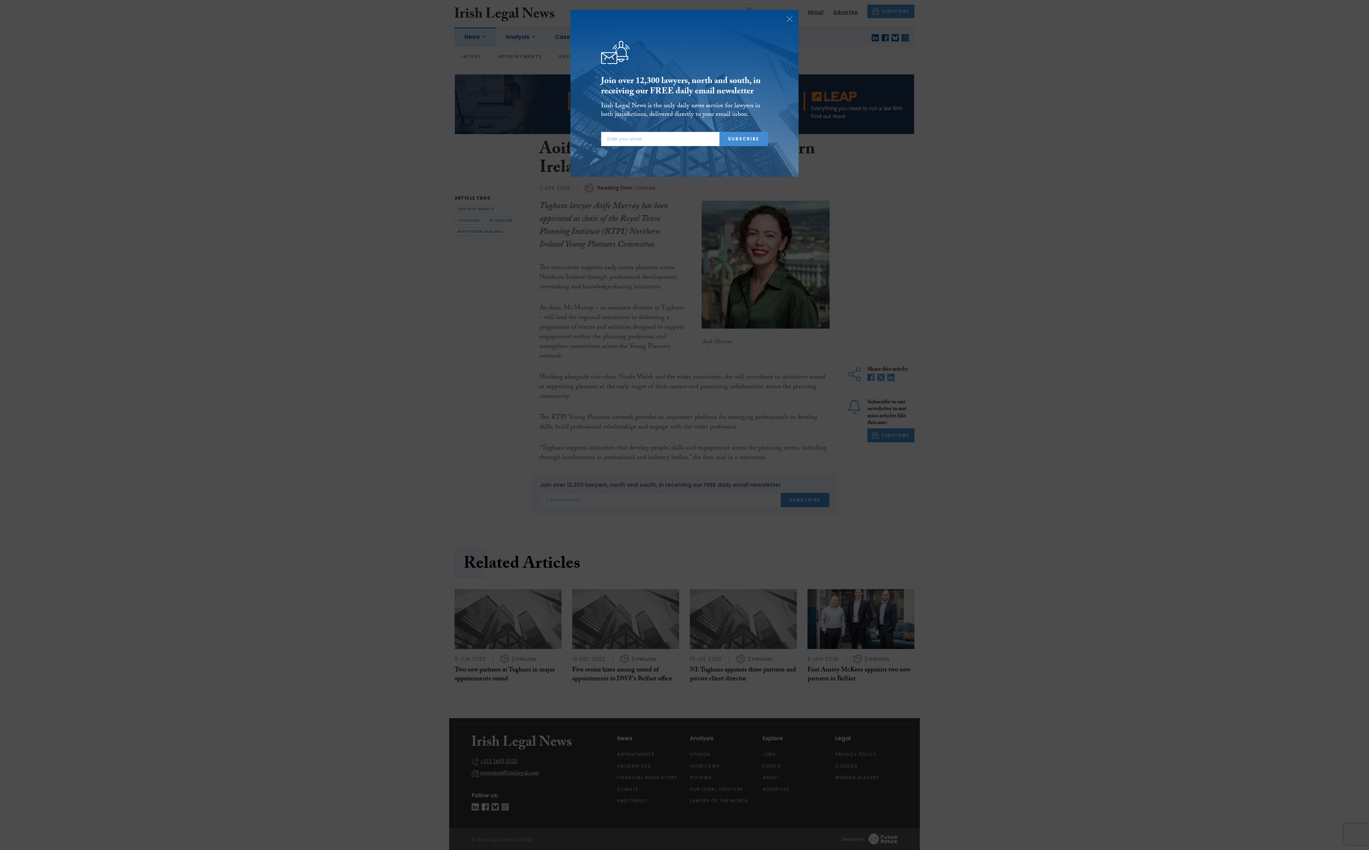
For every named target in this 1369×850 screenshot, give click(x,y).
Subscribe (743, 139)
